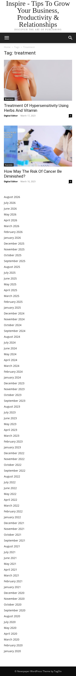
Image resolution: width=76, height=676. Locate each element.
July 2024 (10, 342)
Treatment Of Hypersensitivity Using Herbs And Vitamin (36, 108)
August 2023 (12, 406)
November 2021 (14, 529)
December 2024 (14, 313)
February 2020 (13, 645)
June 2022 (10, 488)
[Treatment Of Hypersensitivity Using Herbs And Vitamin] (38, 80)
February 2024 (13, 371)
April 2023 (10, 430)
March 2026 (11, 226)
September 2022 (14, 470)
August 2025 (12, 267)
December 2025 (14, 243)
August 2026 (12, 197)
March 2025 (11, 296)
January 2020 (12, 651)
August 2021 (12, 546)
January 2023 (12, 447)
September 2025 (14, 261)
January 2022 (12, 517)
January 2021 (12, 587)
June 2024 (10, 348)
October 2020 (12, 604)
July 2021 (10, 552)
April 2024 (10, 360)
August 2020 (12, 616)
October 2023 (12, 395)
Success (8, 164)
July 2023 (10, 412)
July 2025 (10, 272)
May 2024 (10, 354)
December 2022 (14, 453)
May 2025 (10, 284)
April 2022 (10, 500)
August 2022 (12, 476)
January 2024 (12, 377)
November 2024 (14, 319)
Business (9, 99)
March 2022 (11, 505)
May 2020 (10, 628)
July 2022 (10, 482)
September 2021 (14, 540)
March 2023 (11, 435)
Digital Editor (11, 115)
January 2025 (12, 307)
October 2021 (12, 534)
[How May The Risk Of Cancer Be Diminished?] (38, 146)
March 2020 (11, 639)
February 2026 (13, 232)
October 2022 (12, 465)
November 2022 (14, 459)
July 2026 (10, 203)
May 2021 (10, 564)
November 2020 (14, 599)
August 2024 (12, 336)
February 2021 (13, 581)
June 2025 (10, 278)
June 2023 (10, 418)
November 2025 (14, 249)
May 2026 (10, 214)
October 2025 (12, 255)
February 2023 (13, 441)
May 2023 (10, 424)
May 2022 (10, 494)
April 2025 (10, 290)
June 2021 (10, 558)
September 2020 (14, 610)
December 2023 (14, 383)
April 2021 (10, 569)
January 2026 (12, 238)
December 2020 (14, 593)
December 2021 (14, 523)
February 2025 (13, 302)
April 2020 (10, 633)
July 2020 (10, 622)
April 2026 (10, 220)
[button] (70, 38)
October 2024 (12, 325)
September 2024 (14, 331)
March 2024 (11, 366)
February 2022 (13, 511)
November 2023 (14, 389)
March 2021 (11, 575)
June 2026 (10, 208)
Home (7, 47)
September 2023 (14, 401)
